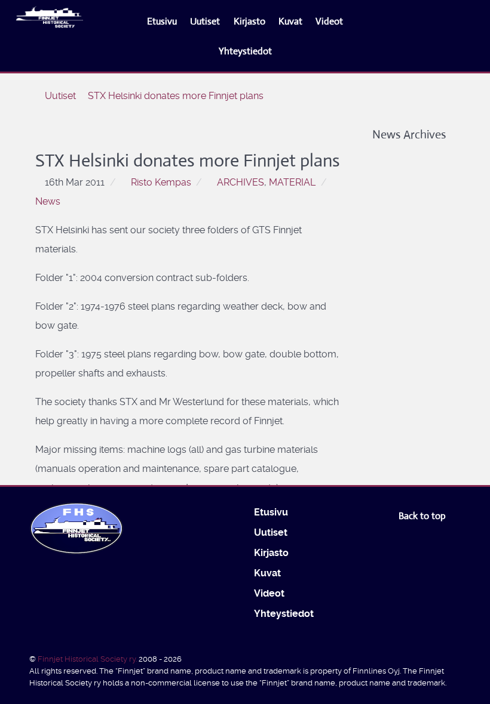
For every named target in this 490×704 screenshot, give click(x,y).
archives (240, 182)
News (47, 201)
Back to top (423, 515)
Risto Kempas (161, 182)
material (292, 182)
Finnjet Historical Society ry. (88, 658)
